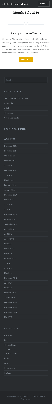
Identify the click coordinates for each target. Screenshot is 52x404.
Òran (6, 363)
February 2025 (9, 161)
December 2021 (10, 170)
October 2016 (9, 219)
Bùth (6, 340)
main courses (11, 349)
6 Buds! (7, 108)
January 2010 (9, 298)
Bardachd (8, 335)
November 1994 (10, 312)
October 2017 (9, 200)
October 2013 (9, 258)
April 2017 (8, 209)
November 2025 (10, 151)
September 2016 (10, 224)
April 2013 (8, 268)
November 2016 (10, 214)
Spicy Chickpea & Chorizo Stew (16, 98)
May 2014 (8, 254)
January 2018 (9, 190)
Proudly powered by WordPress (19, 396)
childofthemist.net (15, 4)
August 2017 (9, 205)
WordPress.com (26, 399)
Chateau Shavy (10, 345)
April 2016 (8, 234)
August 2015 (9, 239)
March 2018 (8, 180)
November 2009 (10, 307)
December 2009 (10, 302)
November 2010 (10, 278)
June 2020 (8, 175)
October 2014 (9, 249)
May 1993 (8, 317)
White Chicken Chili (11, 118)
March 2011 (8, 273)
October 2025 (9, 156)
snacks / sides (11, 353)
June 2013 (8, 263)
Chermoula (8, 113)
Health (6, 358)
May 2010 (8, 288)
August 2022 (9, 165)
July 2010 (7, 283)
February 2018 (9, 185)
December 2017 (10, 195)
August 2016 (9, 229)
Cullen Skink (9, 103)
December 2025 (10, 146)
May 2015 (8, 244)
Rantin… (7, 373)
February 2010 (9, 293)
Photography (9, 368)
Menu (44, 4)
